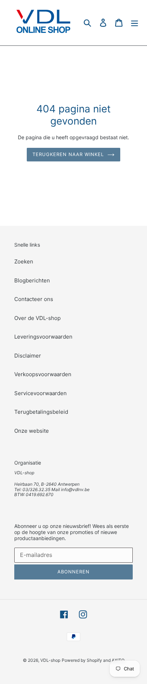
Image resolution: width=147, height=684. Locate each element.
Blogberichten (32, 280)
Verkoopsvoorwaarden (42, 374)
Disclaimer (27, 355)
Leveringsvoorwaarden (43, 336)
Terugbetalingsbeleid (41, 411)
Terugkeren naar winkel (68, 154)
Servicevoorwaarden (40, 393)
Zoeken (23, 261)
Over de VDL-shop (37, 318)
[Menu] (134, 22)
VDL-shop (50, 660)
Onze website (31, 430)
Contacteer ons (33, 299)
